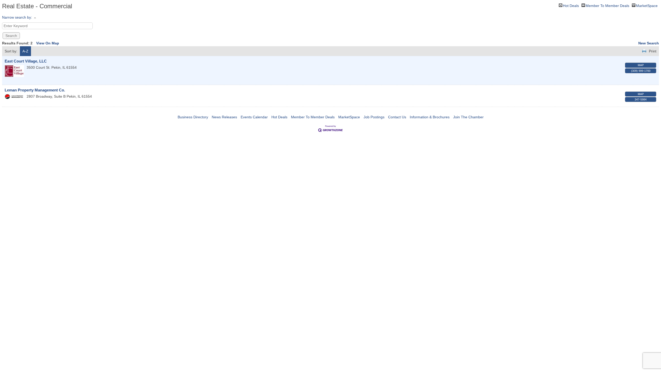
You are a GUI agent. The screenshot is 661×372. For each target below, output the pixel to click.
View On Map (47, 43)
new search (648, 43)
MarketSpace (647, 5)
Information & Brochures (430, 117)
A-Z (25, 51)
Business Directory (193, 117)
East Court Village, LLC (26, 61)
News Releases (224, 117)
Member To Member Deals (607, 5)
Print (652, 51)
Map (641, 65)
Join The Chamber (468, 117)
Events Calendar (254, 117)
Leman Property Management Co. (35, 90)
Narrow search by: (17, 17)
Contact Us (397, 117)
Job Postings (374, 117)
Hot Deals (571, 5)
